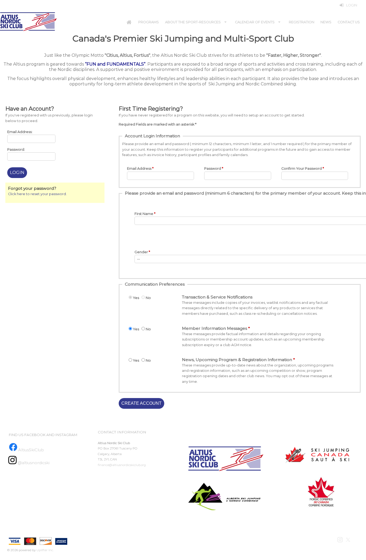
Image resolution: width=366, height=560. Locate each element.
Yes (136, 298)
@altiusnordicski (33, 462)
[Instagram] (340, 539)
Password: (16, 149)
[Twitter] (348, 539)
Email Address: (19, 132)
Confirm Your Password (301, 169)
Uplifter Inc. (45, 550)
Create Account (141, 403)
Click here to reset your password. (37, 194)
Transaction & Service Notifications (217, 297)
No (148, 298)
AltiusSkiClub (31, 450)
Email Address (139, 169)
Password (212, 169)
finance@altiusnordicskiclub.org (122, 465)
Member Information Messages (214, 328)
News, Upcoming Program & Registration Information (237, 359)
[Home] (128, 22)
